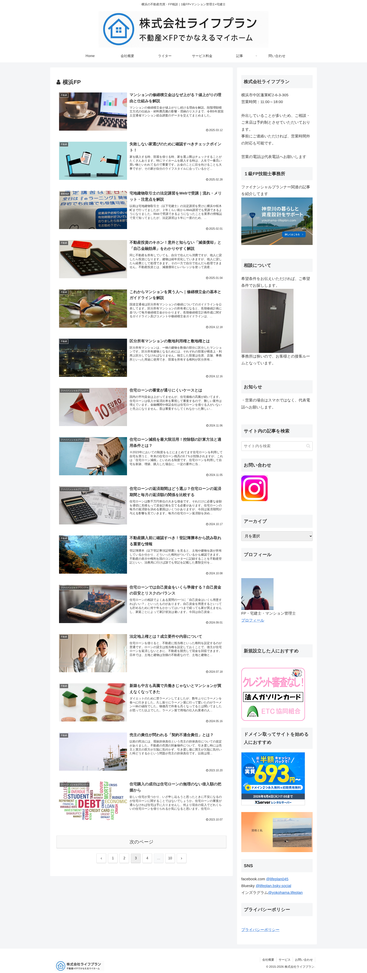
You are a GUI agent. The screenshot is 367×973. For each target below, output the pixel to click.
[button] (308, 445)
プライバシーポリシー (260, 930)
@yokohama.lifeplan (285, 893)
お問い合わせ (304, 959)
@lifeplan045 (277, 879)
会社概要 (268, 959)
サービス (285, 959)
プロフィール (252, 620)
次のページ (142, 841)
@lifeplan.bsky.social (273, 886)
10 (170, 858)
